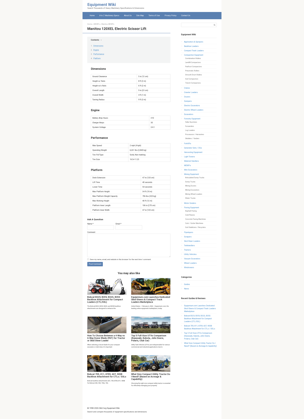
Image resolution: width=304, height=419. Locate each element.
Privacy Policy (170, 15)
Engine (96, 50)
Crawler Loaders (191, 92)
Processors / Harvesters (194, 134)
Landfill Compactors (193, 62)
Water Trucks (190, 198)
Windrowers (189, 267)
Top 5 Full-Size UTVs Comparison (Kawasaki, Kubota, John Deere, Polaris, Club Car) (148, 338)
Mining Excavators (192, 190)
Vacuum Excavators (192, 259)
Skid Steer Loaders (192, 241)
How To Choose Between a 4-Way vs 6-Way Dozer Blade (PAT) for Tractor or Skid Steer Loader (106, 338)
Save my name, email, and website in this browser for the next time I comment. (120, 259)
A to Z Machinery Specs (109, 15)
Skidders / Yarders (192, 138)
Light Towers (189, 157)
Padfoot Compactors (193, 67)
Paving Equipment (191, 207)
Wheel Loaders (190, 263)
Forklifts (187, 143)
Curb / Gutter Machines (194, 223)
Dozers (187, 97)
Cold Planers (190, 215)
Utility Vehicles (190, 254)
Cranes (187, 88)
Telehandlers (189, 245)
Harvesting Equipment (193, 152)
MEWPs (187, 165)
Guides (187, 284)
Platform (97, 58)
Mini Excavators (190, 170)
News (186, 289)
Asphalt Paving (191, 211)
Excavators (188, 114)
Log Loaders (190, 130)
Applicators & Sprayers (193, 42)
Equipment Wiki (101, 4)
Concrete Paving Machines (195, 219)
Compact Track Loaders (194, 50)
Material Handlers (191, 161)
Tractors (187, 250)
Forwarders (189, 126)
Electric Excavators (192, 105)
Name (90, 224)
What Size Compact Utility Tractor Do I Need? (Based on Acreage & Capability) (150, 376)
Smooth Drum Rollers (193, 75)
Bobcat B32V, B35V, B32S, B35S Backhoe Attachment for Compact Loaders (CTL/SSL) (105, 299)
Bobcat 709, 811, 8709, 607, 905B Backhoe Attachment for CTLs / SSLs (106, 375)
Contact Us (185, 15)
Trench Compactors (193, 83)
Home (92, 15)
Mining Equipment (191, 174)
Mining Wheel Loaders (193, 194)
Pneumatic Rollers (192, 71)
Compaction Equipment (193, 55)
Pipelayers (188, 232)
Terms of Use (154, 15)
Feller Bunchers (191, 122)
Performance (98, 54)
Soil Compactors (191, 79)
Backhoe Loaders (191, 46)
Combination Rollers (193, 58)
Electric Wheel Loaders (193, 110)
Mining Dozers (190, 186)
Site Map (140, 15)
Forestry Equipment (192, 119)
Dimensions (98, 46)
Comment (91, 232)
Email (118, 224)
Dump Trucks (190, 182)
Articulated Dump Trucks (194, 178)
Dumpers (188, 101)
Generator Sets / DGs (193, 148)
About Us (128, 15)
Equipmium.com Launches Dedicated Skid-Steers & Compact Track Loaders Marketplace (150, 299)
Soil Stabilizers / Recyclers (195, 227)
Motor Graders (190, 203)
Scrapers (188, 237)
